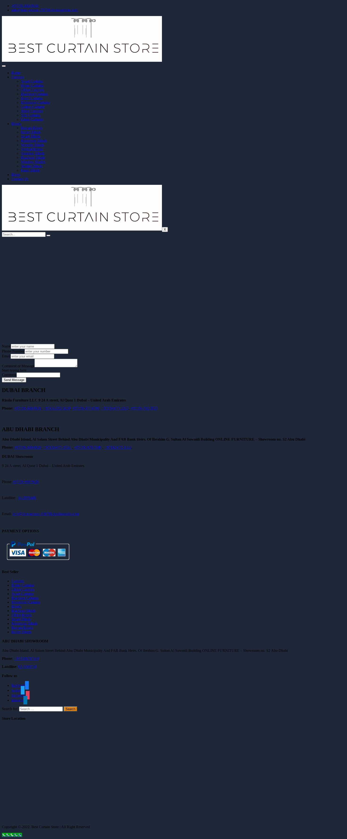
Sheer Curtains (32, 111)
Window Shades (33, 162)
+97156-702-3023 (143, 408)
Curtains (17, 77)
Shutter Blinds (31, 166)
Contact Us (19, 179)
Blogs (15, 175)
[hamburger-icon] (4, 66)
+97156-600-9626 (27, 408)
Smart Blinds (30, 136)
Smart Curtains (32, 81)
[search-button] (48, 235)
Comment (9, 375)
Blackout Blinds (33, 158)
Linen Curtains (32, 119)
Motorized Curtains (35, 102)
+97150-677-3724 (57, 447)
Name (6, 346)
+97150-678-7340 (87, 447)
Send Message (14, 380)
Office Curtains (32, 90)
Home (16, 73)
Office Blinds (21, 615)
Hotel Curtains (31, 98)
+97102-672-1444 (117, 447)
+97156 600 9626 (25, 482)
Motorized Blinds (34, 141)
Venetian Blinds (32, 153)
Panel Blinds (30, 170)
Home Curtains (32, 85)
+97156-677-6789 (85, 408)
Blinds (16, 124)
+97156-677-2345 (114, 408)
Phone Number (13, 351)
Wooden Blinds (32, 145)
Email (6, 356)
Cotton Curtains (32, 107)
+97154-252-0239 (56, 408)
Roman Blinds (31, 128)
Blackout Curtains (34, 94)
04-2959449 (27, 498)
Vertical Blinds (32, 149)
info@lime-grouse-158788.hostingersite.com (46, 514)
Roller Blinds (31, 132)
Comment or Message (18, 366)
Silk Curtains (30, 115)
